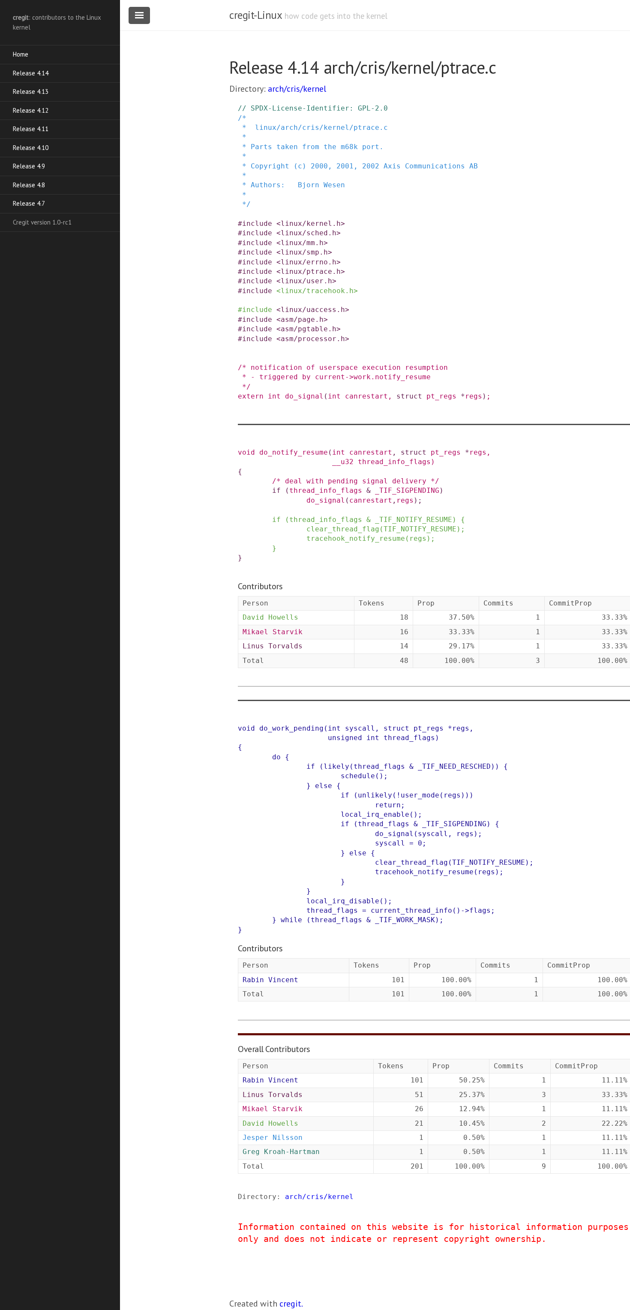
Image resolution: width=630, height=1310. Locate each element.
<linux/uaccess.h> (312, 310)
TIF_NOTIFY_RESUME (420, 529)
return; (390, 805)
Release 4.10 (30, 148)
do (276, 757)
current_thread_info (411, 910)
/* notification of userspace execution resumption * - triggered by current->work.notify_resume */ (343, 377)
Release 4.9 (29, 166)
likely (336, 766)
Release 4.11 (30, 129)
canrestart (366, 396)
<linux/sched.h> (308, 233)
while (291, 920)
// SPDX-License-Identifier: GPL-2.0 (313, 108)
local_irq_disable (342, 901)
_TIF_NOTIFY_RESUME (413, 520)
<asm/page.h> (302, 319)
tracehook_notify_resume (355, 538)
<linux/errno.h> (308, 262)
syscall (360, 728)
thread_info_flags (394, 462)
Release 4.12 (30, 110)
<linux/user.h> (306, 281)
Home (20, 54)
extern (251, 396)
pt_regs (441, 396)
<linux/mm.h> (302, 243)
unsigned (345, 738)
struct (409, 396)
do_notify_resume (293, 452)
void (246, 452)
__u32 (343, 462)
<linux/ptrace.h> (310, 271)
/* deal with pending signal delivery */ (355, 481)
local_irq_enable (375, 814)
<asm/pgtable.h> (308, 329)
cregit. (291, 1303)
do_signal (304, 396)
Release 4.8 (29, 185)
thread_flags (409, 738)
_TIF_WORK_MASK (405, 920)
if (276, 490)
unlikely (375, 795)
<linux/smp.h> (304, 252)
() (379, 776)
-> (465, 910)
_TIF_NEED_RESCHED (454, 766)
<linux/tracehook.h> (317, 291)
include (257, 223)
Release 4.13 (30, 91)
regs (473, 396)
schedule (358, 776)
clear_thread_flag (342, 529)
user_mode (420, 795)
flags (480, 910)
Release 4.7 (29, 203)
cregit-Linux (255, 15)
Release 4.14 (30, 73)
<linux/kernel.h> (310, 223)
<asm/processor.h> (312, 339)
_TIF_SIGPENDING (407, 490)
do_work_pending (291, 728)
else (323, 786)
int (274, 396)
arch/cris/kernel (297, 88)
